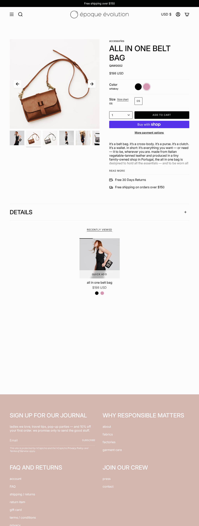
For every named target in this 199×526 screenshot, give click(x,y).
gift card (16, 510)
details (21, 212)
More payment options (149, 132)
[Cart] (186, 14)
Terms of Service (19, 451)
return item (17, 502)
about (107, 426)
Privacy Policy (76, 448)
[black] (97, 293)
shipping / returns (22, 494)
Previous (17, 84)
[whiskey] (102, 293)
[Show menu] (12, 14)
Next (92, 84)
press (107, 479)
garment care (112, 450)
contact (108, 486)
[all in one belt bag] (99, 258)
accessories (116, 40)
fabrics (108, 434)
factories (109, 442)
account (15, 479)
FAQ (13, 486)
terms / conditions (23, 517)
